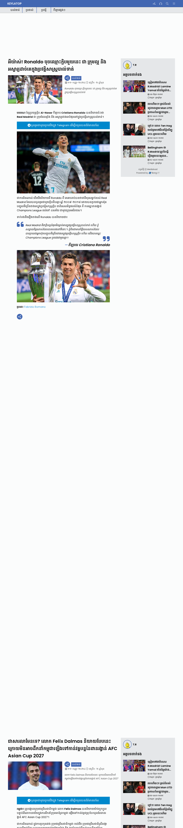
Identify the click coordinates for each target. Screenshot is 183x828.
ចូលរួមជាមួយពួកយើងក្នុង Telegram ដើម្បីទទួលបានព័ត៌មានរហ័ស (65, 125)
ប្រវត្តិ (43, 10)
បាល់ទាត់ (15, 10)
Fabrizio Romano (35, 307)
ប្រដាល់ (29, 10)
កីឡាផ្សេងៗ (59, 10)
